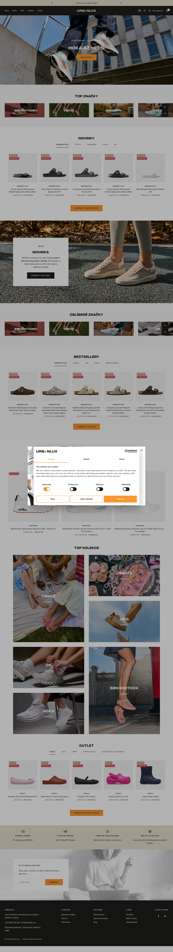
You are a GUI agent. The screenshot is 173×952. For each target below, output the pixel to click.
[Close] (142, 450)
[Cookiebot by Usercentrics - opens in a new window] (126, 451)
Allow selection (86, 499)
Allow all (120, 499)
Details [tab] (86, 459)
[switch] (73, 489)
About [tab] (121, 459)
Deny (53, 499)
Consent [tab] (51, 459)
